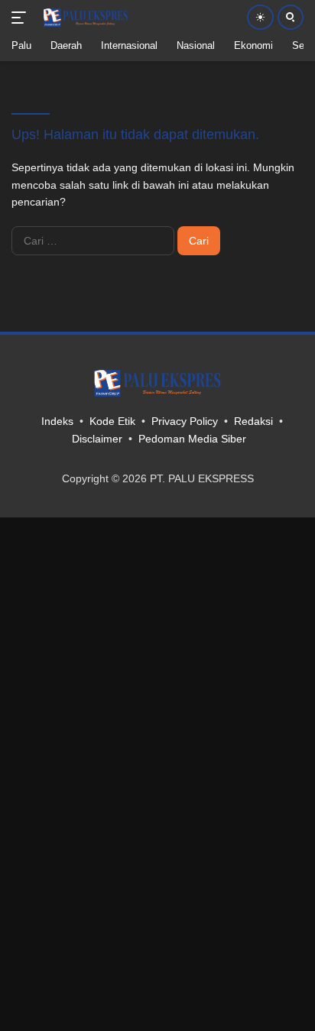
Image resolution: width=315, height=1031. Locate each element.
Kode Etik (112, 421)
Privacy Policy (184, 421)
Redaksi (253, 421)
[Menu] (21, 18)
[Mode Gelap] (260, 17)
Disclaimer (97, 439)
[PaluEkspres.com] (84, 17)
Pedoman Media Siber (192, 439)
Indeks (57, 421)
